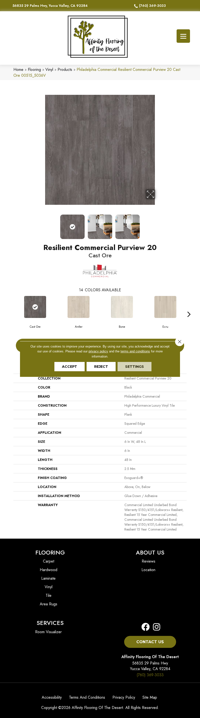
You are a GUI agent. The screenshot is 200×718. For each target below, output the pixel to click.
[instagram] (155, 627)
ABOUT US (150, 552)
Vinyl (49, 69)
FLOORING (50, 552)
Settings (134, 366)
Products (65, 69)
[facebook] (145, 627)
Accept (69, 366)
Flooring (34, 69)
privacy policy (98, 351)
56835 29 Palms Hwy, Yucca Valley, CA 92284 (50, 5)
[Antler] (78, 307)
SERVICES (50, 623)
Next (158, 224)
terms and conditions (135, 351)
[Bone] (122, 307)
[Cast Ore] (35, 307)
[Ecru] (165, 307)
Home (18, 69)
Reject (101, 366)
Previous (41, 224)
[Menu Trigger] (183, 36)
